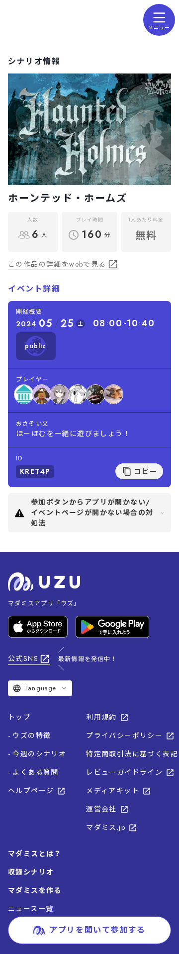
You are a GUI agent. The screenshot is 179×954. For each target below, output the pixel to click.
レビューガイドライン (124, 772)
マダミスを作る (35, 890)
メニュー (159, 27)
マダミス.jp (105, 827)
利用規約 (101, 717)
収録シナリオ (31, 872)
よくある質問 (35, 772)
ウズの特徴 (31, 735)
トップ (19, 717)
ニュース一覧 (30, 909)
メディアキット (112, 791)
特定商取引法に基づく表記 (132, 754)
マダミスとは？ (35, 854)
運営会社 (101, 809)
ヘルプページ (31, 791)
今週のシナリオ (39, 754)
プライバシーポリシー (124, 735)
